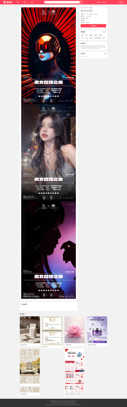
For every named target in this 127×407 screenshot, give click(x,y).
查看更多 (104, 32)
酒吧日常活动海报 (84, 56)
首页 (18, 2)
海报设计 (91, 7)
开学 (86, 35)
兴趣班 (100, 35)
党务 (104, 38)
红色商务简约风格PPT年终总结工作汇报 (74, 394)
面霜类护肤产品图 (92, 345)
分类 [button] (24, 2)
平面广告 (86, 7)
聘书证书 (45, 346)
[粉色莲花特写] (75, 317)
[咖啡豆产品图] (30, 317)
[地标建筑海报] (30, 349)
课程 (91, 38)
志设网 (87, 22)
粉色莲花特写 (68, 344)
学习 (82, 38)
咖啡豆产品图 (24, 344)
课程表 (91, 35)
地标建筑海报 (24, 394)
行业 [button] (32, 2)
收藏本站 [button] (121, 2)
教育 (82, 35)
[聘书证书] (52, 317)
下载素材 (93, 26)
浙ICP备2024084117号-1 (76, 404)
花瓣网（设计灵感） (101, 2)
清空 (105, 53)
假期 (96, 35)
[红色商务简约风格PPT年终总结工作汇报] (75, 349)
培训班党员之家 (97, 38)
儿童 (86, 38)
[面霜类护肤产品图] (97, 317)
